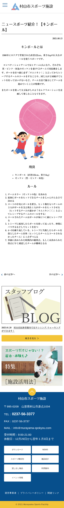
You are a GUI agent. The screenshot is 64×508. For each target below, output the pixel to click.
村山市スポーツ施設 (32, 398)
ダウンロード (17, 450)
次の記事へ (54, 274)
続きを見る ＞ (32, 338)
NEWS (45, 450)
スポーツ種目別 (17, 459)
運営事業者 (10, 493)
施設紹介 (45, 459)
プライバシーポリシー (32, 493)
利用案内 (45, 468)
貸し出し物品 (17, 468)
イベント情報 (17, 478)
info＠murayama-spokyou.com (32, 428)
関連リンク (53, 493)
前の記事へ (9, 274)
